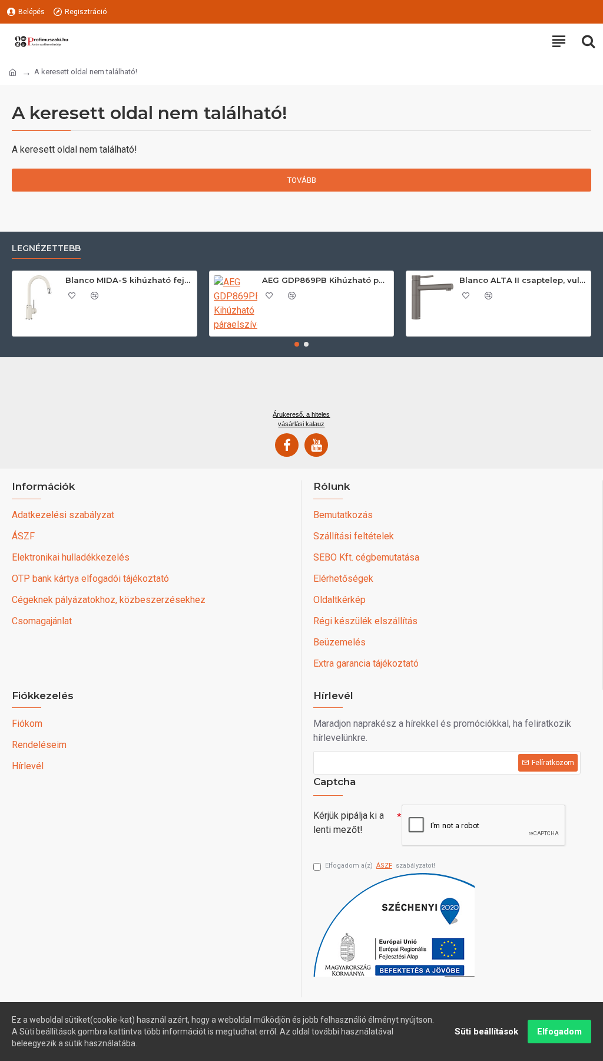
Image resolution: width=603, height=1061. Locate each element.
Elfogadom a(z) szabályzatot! (380, 865)
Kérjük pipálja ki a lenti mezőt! (348, 822)
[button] (296, 344)
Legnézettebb (46, 248)
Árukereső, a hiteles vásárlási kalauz (301, 419)
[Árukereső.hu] (301, 388)
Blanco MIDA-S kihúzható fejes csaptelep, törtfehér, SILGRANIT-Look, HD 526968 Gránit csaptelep (129, 280)
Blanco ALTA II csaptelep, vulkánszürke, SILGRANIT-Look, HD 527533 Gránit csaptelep (523, 280)
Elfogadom (559, 1031)
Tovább (301, 180)
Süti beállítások (486, 1031)
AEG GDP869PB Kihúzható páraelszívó (325, 280)
